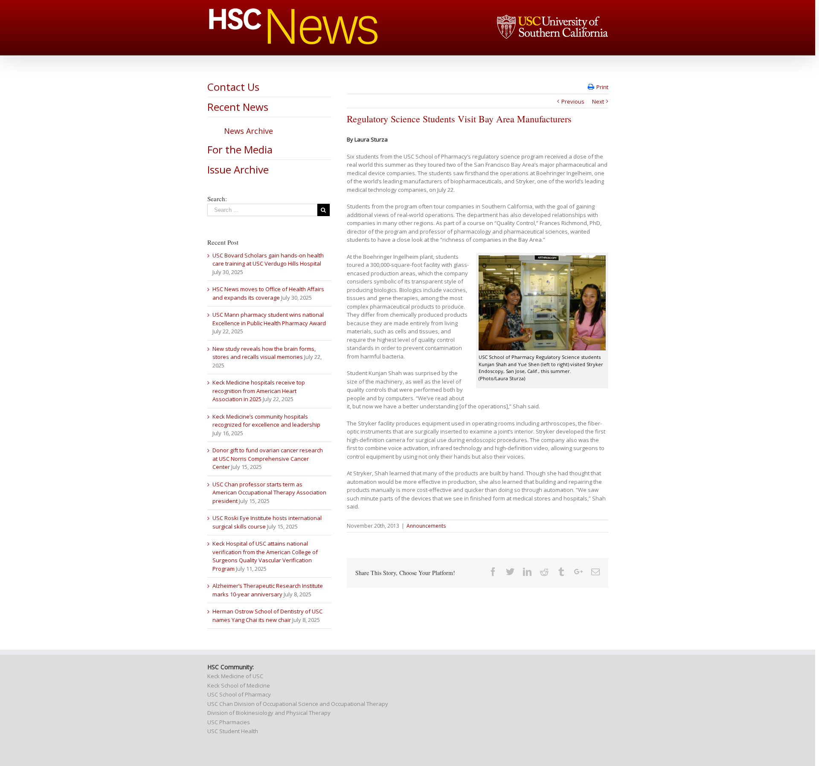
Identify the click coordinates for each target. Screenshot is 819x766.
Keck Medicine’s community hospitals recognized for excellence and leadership (266, 421)
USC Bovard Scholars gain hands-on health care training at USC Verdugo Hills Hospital (268, 259)
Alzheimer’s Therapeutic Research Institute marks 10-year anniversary (267, 590)
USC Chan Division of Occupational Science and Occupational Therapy (297, 704)
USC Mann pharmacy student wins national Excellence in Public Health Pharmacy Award (269, 319)
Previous (572, 101)
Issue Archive (238, 169)
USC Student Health (232, 731)
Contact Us (233, 87)
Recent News (237, 107)
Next (598, 101)
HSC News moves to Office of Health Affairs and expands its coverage (268, 293)
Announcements (426, 525)
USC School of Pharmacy (239, 694)
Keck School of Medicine (238, 685)
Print (602, 87)
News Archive (248, 131)
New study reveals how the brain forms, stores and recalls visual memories (264, 353)
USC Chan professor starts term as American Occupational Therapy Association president (269, 492)
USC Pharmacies (228, 722)
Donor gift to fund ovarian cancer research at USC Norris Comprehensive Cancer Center (267, 458)
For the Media (240, 149)
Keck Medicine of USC (235, 676)
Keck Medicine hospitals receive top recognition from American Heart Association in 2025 (258, 391)
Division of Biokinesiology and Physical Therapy (269, 713)
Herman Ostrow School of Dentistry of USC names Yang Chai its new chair (267, 615)
